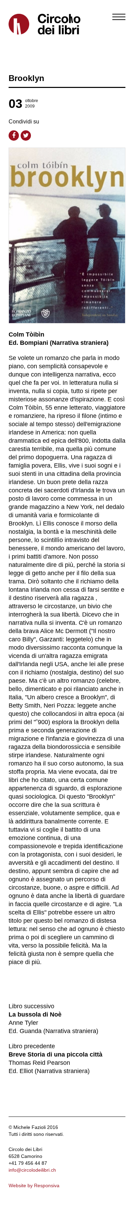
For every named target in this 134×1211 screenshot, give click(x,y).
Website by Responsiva (34, 1185)
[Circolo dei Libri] (35, 24)
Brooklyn (26, 78)
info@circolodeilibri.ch (32, 1170)
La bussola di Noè (35, 1014)
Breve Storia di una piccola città (55, 1054)
